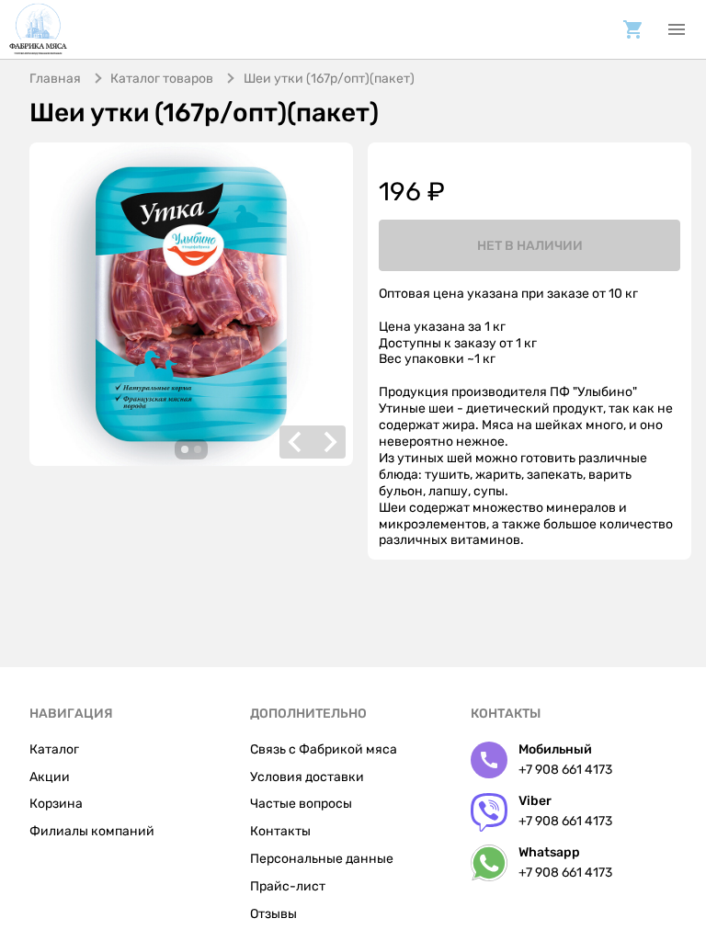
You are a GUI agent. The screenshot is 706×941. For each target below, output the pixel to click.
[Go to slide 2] (197, 449)
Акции (49, 777)
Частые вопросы (301, 803)
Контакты (280, 831)
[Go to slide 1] (184, 449)
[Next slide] (329, 442)
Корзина (56, 803)
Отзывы (273, 914)
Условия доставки (307, 777)
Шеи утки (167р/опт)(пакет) (329, 78)
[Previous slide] (296, 442)
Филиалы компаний (91, 831)
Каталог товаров (161, 78)
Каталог (54, 749)
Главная (55, 78)
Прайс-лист (287, 886)
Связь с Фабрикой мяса (323, 749)
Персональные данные (321, 859)
